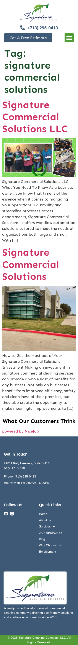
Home (43, 514)
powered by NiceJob (20, 431)
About (43, 520)
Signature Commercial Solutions (30, 264)
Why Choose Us (50, 545)
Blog (42, 539)
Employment (47, 551)
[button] (69, 37)
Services (45, 526)
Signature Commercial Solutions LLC (35, 117)
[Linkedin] (6, 514)
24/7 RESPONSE (50, 532)
